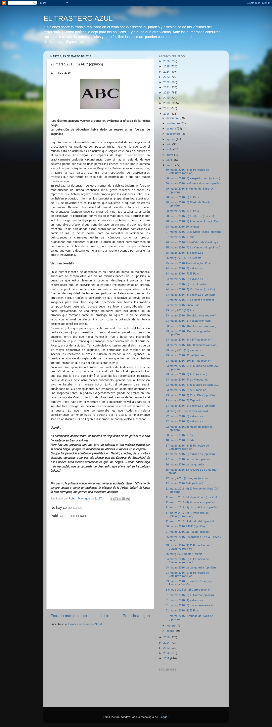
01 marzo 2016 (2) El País (182, 610)
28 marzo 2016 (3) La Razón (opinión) (190, 216)
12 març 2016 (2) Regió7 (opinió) (187, 478)
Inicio (104, 616)
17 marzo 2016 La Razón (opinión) (188, 459)
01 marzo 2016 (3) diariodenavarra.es (190, 605)
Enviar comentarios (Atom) (85, 624)
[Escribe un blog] (116, 499)
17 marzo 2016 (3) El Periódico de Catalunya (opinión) (187, 447)
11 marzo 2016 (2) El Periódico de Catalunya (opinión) (187, 514)
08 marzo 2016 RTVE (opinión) (185, 526)
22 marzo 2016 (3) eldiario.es (184, 416)
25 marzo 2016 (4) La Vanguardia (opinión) (193, 247)
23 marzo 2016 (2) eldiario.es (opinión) (190, 405)
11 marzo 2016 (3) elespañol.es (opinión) (192, 507)
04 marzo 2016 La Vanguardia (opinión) (191, 567)
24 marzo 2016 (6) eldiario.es (184, 278)
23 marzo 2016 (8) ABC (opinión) (186, 374)
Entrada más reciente (68, 616)
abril (169, 160)
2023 (166, 76)
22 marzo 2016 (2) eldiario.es (184, 421)
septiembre (173, 133)
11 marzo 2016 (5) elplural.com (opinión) (191, 497)
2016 (166, 113)
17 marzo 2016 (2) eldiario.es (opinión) (190, 454)
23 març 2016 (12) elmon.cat (184, 350)
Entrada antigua (136, 616)
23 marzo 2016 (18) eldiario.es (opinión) (191, 315)
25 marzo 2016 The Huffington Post (188, 263)
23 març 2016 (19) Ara (180, 310)
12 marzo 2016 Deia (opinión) (184, 483)
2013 (166, 647)
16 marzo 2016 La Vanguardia (185, 464)
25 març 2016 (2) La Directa (183, 257)
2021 (166, 87)
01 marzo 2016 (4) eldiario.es (184, 600)
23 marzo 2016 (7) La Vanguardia (187, 379)
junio (169, 149)
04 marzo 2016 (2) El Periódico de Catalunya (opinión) (187, 561)
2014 (166, 642)
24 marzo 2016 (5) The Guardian (186, 284)
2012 (166, 653)
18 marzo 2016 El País (180, 440)
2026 (166, 61)
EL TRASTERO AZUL (78, 18)
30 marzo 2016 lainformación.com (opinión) (193, 183)
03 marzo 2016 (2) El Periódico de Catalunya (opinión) (187, 574)
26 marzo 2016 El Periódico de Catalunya (192, 242)
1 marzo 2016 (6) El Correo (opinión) (189, 589)
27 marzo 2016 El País (180, 237)
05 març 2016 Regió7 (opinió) (184, 553)
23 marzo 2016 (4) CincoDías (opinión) (190, 395)
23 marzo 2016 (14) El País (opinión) (189, 339)
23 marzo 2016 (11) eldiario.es (185, 355)
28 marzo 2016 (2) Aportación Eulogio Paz (192, 221)
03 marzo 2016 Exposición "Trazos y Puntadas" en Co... (189, 583)
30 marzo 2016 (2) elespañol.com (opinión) (193, 178)
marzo (170, 165)
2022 (166, 82)
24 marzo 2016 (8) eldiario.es (184, 268)
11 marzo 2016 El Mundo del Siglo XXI (190, 521)
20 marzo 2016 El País (180, 435)
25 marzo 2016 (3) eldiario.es (184, 252)
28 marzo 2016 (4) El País (182, 210)
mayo (170, 154)
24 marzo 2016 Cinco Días (182, 305)
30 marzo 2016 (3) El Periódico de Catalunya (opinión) (187, 171)
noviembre (173, 123)
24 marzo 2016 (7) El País (182, 273)
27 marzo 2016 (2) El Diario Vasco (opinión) (193, 231)
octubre (171, 128)
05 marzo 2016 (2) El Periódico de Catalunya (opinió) (187, 547)
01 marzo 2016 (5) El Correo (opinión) (190, 595)
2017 (166, 108)
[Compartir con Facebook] (124, 499)
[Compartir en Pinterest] (128, 499)
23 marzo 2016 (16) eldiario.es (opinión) (191, 326)
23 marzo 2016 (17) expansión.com (188, 320)
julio (169, 144)
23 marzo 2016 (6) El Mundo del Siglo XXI (192, 384)
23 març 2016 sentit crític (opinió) (187, 411)
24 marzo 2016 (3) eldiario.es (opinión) (190, 294)
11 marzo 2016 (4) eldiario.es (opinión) (190, 502)
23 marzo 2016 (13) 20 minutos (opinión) (191, 345)
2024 (166, 71)
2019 (166, 97)
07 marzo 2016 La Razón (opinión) (188, 531)
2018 (166, 103)
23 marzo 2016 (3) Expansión (184, 400)
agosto (171, 139)
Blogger (163, 716)
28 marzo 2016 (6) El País (182, 197)
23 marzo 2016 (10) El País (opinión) (189, 360)
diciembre (173, 118)
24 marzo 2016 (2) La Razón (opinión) (190, 299)
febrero (171, 625)
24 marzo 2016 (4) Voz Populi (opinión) (190, 289)
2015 (166, 637)
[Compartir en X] (120, 499)
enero (170, 630)
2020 (166, 92)
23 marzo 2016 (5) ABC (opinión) (186, 389)
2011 (166, 658)
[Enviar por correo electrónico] (112, 499)
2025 (166, 66)
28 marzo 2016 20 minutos (183, 226)
